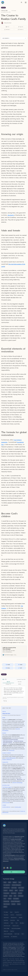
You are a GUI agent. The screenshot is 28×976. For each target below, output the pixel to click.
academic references (14, 859)
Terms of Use (11, 958)
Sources (21, 958)
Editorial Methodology (20, 960)
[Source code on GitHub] (7, 868)
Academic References (7, 759)
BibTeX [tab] (19, 684)
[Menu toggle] (26, 2)
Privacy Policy (5, 958)
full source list (11, 750)
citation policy (18, 807)
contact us (5, 947)
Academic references (11, 960)
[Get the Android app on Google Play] (4, 868)
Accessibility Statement (7, 962)
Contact (4, 960)
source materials (12, 947)
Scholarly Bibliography (10, 758)
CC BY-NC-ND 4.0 (6, 807)
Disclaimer (17, 958)
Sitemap (6, 965)
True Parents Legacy (6, 787)
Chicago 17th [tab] (8, 684)
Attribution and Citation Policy (19, 962)
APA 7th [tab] (8, 681)
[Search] (21, 2)
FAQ (3, 965)
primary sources (5, 802)
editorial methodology (17, 782)
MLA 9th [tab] (19, 681)
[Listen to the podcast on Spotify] (10, 868)
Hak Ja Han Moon (7, 22)
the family (11, 215)
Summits (3, 7)
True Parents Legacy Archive (11, 969)
